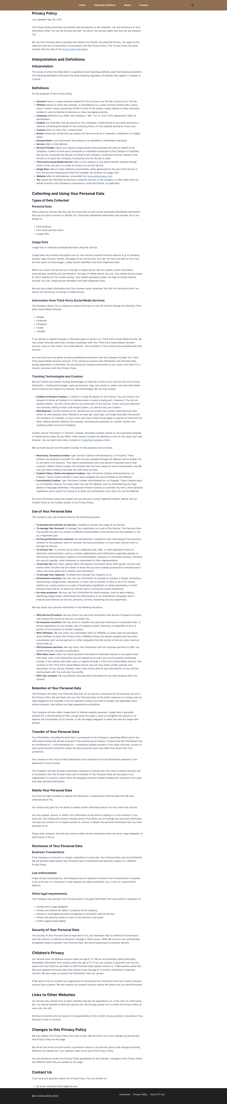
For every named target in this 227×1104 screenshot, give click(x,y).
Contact (143, 5)
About (127, 5)
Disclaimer (124, 1094)
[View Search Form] (192, 5)
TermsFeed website (92, 440)
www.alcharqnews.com (100, 176)
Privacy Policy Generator (74, 49)
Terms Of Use (157, 1094)
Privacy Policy (140, 1094)
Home (82, 5)
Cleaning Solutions (104, 5)
